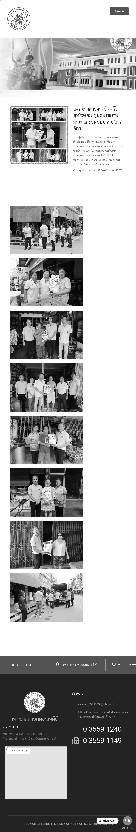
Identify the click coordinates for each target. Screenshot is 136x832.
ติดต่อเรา (119, 11)
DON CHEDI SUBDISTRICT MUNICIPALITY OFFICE (57, 823)
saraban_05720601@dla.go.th (96, 704)
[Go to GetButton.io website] (127, 828)
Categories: (80, 170)
